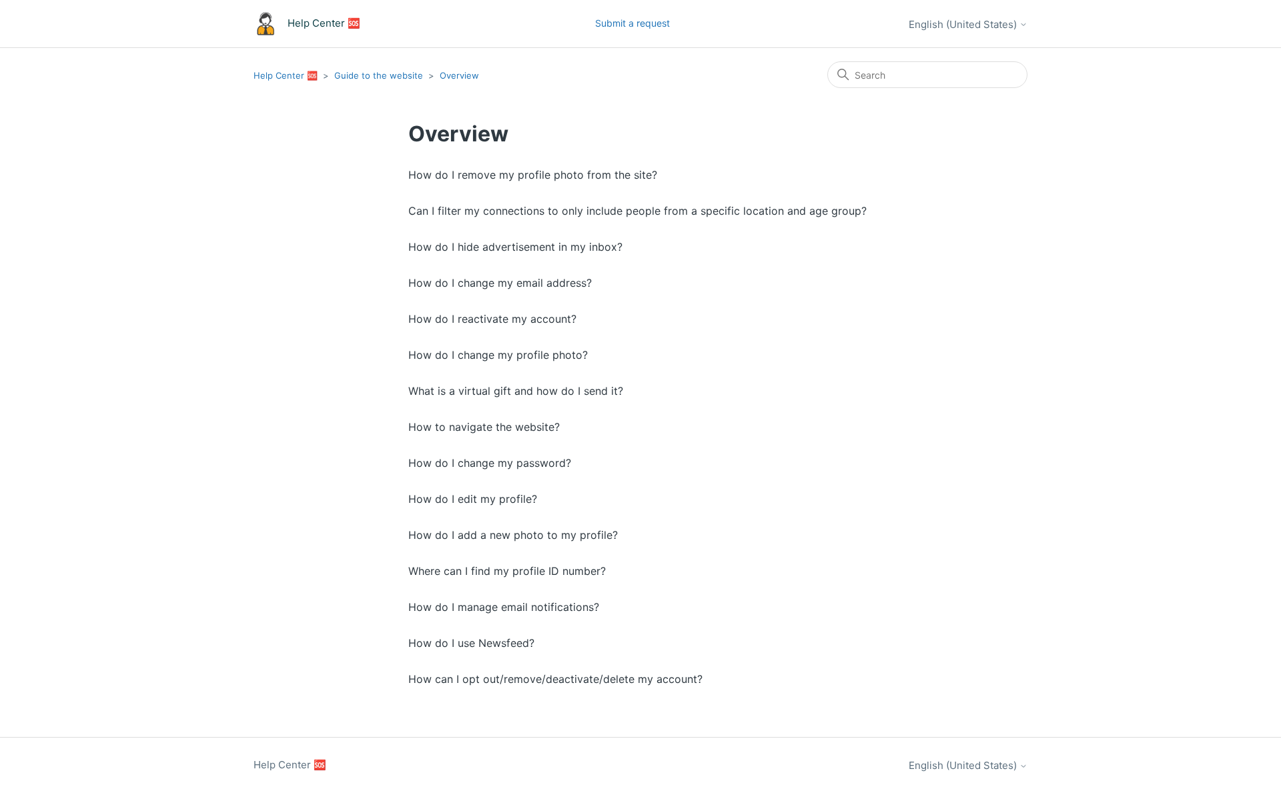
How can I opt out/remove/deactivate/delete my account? (555, 679)
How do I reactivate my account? (492, 318)
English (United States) (964, 24)
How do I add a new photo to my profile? (513, 535)
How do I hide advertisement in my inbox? (515, 246)
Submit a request (632, 23)
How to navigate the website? (484, 427)
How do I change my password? (489, 463)
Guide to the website (378, 75)
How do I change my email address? (500, 282)
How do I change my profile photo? (498, 354)
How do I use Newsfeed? (471, 643)
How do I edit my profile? (472, 499)
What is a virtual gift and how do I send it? (515, 391)
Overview (459, 75)
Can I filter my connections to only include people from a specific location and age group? (637, 210)
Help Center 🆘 (286, 75)
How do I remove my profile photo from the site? (532, 174)
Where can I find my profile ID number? (507, 571)
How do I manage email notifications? (503, 607)
